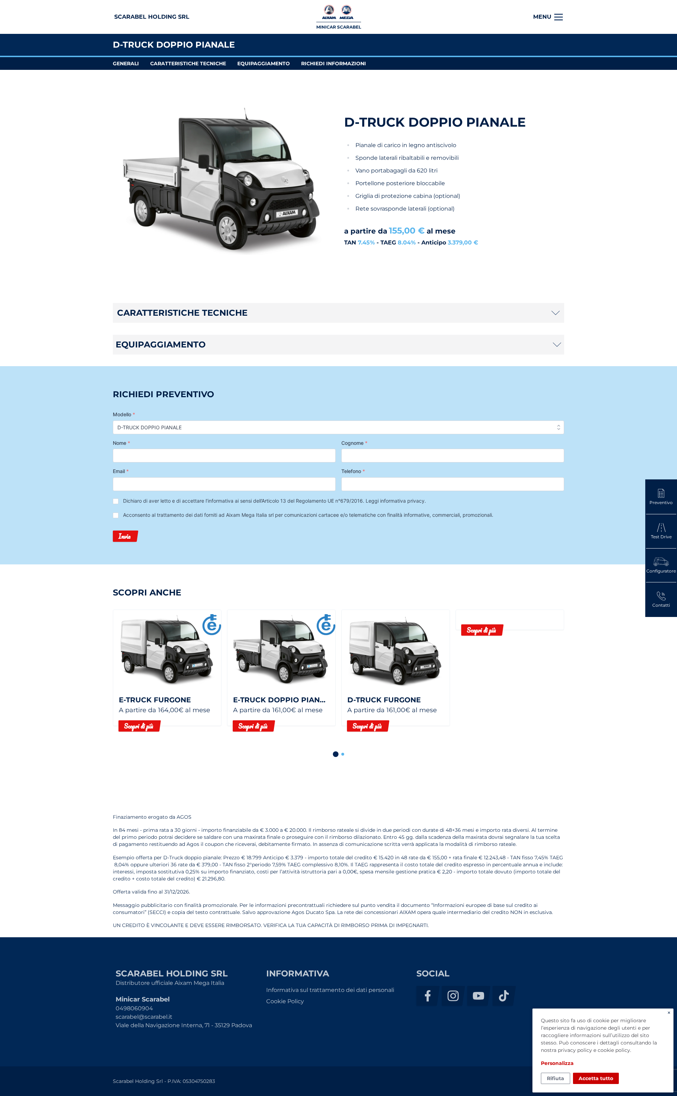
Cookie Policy (285, 1001)
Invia (124, 536)
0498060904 (134, 1008)
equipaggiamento (263, 63)
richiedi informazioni (333, 63)
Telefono (353, 471)
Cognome (354, 443)
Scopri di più (138, 726)
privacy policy (575, 1050)
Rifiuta (555, 1078)
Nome (121, 443)
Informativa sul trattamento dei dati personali (330, 990)
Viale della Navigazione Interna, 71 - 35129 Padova (184, 1025)
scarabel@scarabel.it (144, 1016)
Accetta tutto (596, 1078)
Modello (124, 414)
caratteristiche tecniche (188, 63)
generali (126, 63)
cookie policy (614, 1050)
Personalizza (557, 1063)
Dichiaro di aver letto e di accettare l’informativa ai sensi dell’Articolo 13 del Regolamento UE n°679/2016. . (274, 501)
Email (121, 471)
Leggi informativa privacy (395, 501)
